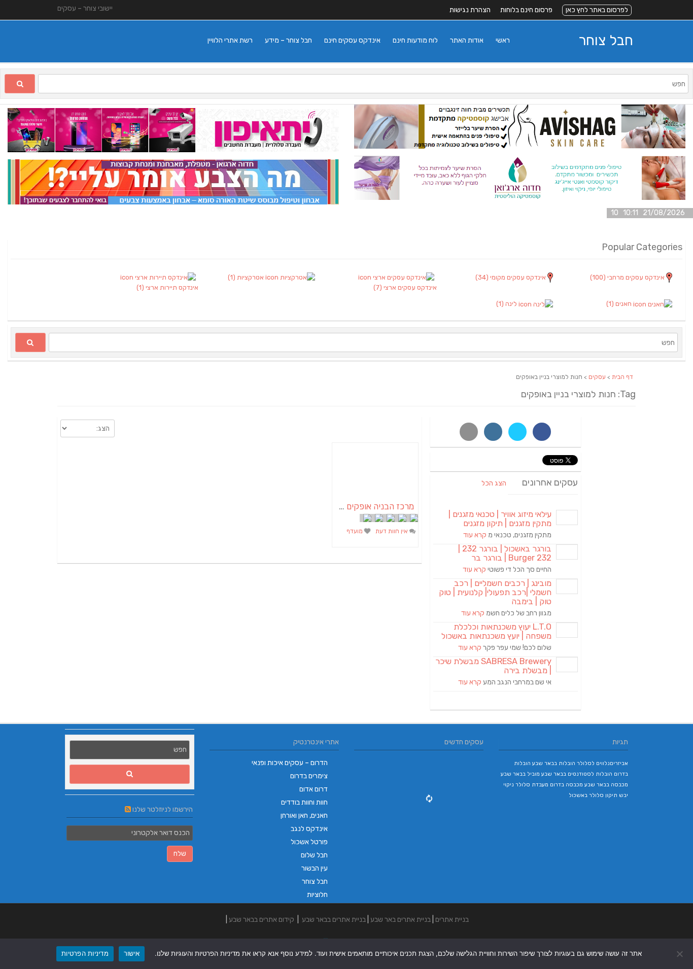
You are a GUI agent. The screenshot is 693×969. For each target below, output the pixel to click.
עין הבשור (314, 868)
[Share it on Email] (469, 432)
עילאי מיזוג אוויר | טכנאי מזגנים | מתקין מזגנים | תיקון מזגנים (499, 518)
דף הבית (622, 376)
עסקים (597, 376)
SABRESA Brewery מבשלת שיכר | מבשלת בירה (493, 665)
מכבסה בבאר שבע (606, 784)
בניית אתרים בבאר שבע (334, 919)
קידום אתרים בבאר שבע (261, 919)
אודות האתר (466, 40)
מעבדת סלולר (531, 784)
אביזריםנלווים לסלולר (602, 763)
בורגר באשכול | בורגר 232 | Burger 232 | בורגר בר (504, 553)
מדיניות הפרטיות (85, 953)
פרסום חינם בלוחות (526, 10)
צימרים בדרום (309, 776)
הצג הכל (493, 483)
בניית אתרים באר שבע (400, 919)
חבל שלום (314, 855)
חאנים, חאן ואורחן (304, 815)
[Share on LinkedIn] (493, 432)
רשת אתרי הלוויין (230, 40)
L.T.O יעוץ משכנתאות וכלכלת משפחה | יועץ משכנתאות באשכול (496, 631)
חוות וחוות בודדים (304, 802)
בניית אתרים (452, 919)
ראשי (503, 40)
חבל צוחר (605, 40)
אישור (132, 953)
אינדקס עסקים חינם (352, 40)
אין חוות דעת (392, 531)
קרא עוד (475, 535)
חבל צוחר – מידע (288, 40)
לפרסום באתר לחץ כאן (597, 10)
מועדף (355, 531)
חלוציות (317, 894)
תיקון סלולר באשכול (593, 795)
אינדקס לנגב (309, 828)
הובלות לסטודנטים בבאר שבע (576, 774)
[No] (680, 954)
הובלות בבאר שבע (553, 763)
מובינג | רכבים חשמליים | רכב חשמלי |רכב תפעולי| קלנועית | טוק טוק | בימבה (495, 592)
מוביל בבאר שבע (520, 774)
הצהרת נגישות (470, 10)
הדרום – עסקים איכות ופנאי (290, 762)
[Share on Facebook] (542, 432)
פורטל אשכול (309, 842)
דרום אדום (313, 789)
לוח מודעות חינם (415, 40)
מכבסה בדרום (566, 784)
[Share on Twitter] (517, 432)
